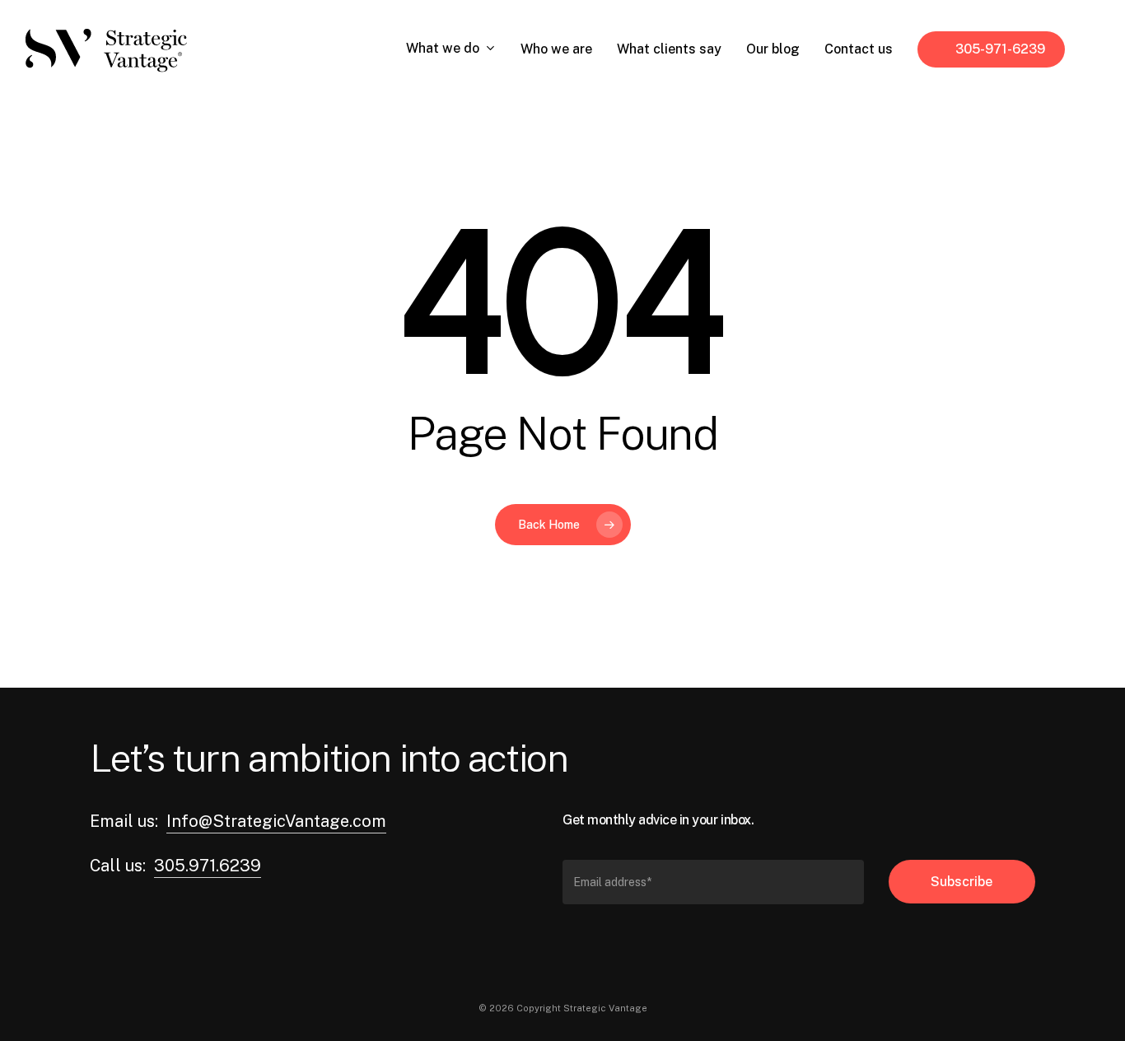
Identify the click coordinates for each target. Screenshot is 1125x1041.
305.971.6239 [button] (207, 865)
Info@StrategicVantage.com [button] (276, 821)
